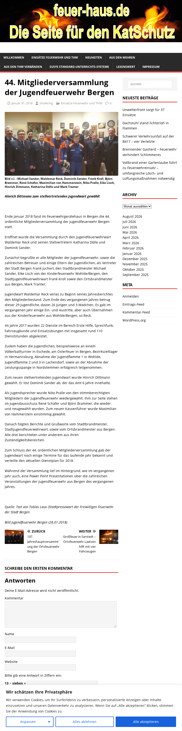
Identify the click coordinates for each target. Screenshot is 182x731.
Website (11, 661)
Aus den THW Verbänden (23, 67)
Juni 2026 (130, 227)
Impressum (150, 67)
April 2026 (131, 237)
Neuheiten (93, 57)
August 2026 (132, 216)
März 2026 (131, 243)
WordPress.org (134, 320)
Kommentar (14, 598)
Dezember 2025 (135, 259)
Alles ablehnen (84, 721)
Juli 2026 (129, 221)
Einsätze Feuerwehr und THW (55, 57)
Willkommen (14, 57)
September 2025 (136, 274)
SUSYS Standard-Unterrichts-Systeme (79, 67)
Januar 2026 (132, 253)
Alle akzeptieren (146, 721)
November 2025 (135, 264)
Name (9, 634)
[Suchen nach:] (149, 84)
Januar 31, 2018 (21, 103)
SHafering (46, 103)
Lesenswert (125, 67)
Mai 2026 (130, 232)
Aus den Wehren (122, 57)
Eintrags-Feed (133, 304)
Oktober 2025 (133, 269)
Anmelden (131, 296)
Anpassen (28, 721)
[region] (91, 708)
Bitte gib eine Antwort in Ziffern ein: (33, 675)
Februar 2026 (133, 248)
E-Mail (10, 647)
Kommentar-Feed (136, 312)
